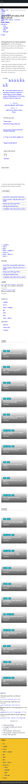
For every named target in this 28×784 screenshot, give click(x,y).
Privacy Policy (6, 327)
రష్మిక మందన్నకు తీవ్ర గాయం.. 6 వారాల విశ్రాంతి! (13, 481)
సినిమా (2, 18)
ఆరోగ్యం (4, 26)
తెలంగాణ (3, 13)
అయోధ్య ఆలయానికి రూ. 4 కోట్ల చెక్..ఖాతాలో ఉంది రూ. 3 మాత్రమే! (14, 200)
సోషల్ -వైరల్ (5, 32)
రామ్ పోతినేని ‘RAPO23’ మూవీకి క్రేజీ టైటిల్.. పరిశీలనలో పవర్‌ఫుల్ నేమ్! (12, 370)
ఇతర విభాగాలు (4, 24)
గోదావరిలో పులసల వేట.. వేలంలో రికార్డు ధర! (13, 665)
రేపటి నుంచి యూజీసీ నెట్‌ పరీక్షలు (8, 291)
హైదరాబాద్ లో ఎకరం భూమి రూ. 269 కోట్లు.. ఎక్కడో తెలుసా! (12, 649)
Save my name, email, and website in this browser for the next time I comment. (13, 185)
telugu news (18, 98)
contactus (5, 330)
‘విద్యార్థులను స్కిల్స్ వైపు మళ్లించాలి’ (10, 143)
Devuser (6, 159)
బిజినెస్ (4, 30)
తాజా (2, 9)
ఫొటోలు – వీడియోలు (5, 22)
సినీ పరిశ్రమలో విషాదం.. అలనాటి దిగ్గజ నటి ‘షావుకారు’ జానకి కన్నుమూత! (13, 417)
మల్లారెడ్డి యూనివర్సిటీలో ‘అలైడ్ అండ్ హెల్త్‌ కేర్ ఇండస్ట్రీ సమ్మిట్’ (13, 714)
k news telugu (8, 90)
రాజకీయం (8, 398)
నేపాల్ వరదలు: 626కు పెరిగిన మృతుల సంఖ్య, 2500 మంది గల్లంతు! (12, 633)
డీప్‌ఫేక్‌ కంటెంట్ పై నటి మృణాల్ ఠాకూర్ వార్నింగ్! (12, 465)
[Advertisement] (14, 227)
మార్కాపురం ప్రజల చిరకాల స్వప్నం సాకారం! (11, 203)
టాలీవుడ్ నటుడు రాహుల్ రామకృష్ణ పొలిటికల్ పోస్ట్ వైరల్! (14, 385)
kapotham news (17, 90)
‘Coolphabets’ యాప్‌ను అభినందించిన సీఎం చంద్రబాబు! (14, 209)
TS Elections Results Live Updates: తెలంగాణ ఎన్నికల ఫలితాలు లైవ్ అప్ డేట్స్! (13, 522)
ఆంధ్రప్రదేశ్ (3, 11)
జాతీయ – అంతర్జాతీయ (6, 15)
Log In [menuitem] (2, 1)
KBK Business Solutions (21, 782)
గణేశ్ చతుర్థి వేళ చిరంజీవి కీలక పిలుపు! (10, 206)
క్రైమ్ (2, 17)
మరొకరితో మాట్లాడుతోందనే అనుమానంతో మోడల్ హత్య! (13, 617)
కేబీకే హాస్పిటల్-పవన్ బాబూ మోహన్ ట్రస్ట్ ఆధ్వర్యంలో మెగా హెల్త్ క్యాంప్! (13, 708)
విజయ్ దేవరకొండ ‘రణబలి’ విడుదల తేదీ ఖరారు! (12, 354)
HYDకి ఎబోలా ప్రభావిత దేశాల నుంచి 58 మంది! (10, 696)
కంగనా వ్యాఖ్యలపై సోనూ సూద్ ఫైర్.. (11, 497)
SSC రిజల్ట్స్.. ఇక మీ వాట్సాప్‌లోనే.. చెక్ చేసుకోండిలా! (12, 286)
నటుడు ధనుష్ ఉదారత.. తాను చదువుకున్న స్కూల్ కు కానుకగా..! (13, 433)
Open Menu (24, 6)
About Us (5, 325)
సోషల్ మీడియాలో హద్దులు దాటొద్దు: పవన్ (11, 124)
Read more (4, 288)
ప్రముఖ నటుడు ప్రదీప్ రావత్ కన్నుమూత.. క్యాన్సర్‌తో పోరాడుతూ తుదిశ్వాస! (13, 449)
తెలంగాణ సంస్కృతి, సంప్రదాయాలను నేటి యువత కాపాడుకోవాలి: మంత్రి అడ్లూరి (13, 130)
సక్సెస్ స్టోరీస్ (5, 28)
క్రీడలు (2, 20)
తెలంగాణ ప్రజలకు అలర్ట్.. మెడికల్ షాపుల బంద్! (10, 702)
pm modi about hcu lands (13, 91)
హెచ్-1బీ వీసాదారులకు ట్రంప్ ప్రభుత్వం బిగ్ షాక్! (13, 681)
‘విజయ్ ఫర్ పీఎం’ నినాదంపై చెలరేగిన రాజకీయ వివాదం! (14, 197)
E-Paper (3, 35)
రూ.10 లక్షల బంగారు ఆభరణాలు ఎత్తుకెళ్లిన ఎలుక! (13, 137)
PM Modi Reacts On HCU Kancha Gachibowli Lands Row (14, 97)
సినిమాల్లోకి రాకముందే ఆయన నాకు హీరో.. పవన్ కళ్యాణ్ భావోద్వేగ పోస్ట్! (13, 401)
